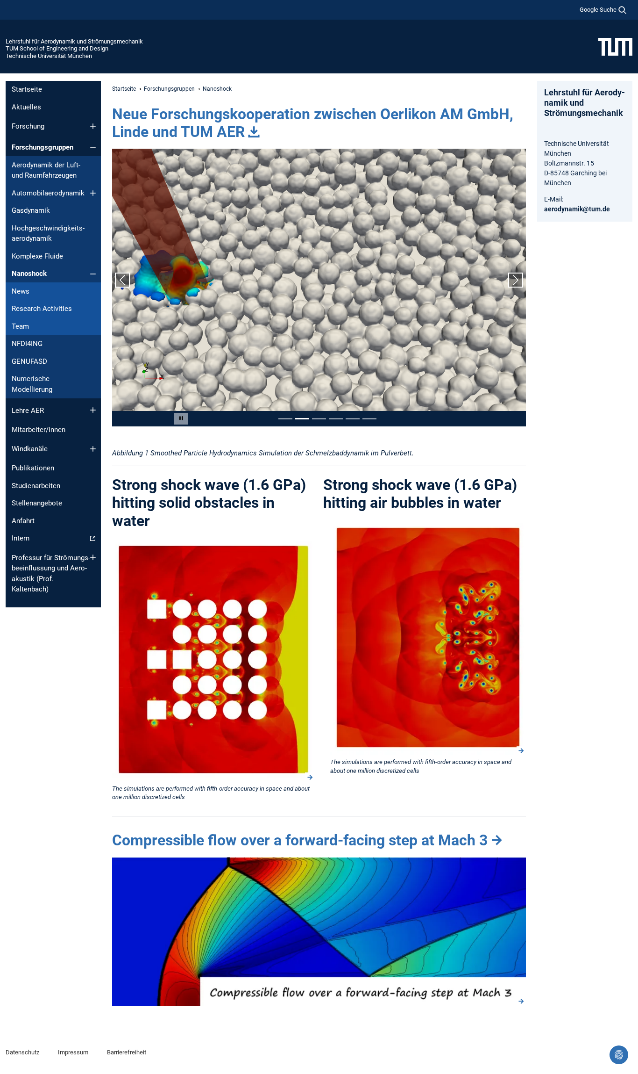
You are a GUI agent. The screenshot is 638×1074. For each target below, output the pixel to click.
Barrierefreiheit (126, 1052)
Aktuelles (26, 107)
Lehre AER (28, 410)
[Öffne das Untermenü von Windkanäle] (93, 448)
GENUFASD (29, 361)
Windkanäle (30, 449)
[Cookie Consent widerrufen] (619, 1054)
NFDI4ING (27, 343)
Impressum (73, 1052)
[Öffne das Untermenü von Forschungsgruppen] (93, 147)
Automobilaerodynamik (48, 193)
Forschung (28, 126)
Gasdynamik (31, 210)
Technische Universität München (49, 55)
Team (20, 326)
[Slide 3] (319, 418)
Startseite (27, 89)
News (20, 291)
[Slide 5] (353, 418)
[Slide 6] (369, 418)
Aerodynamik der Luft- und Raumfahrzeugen (46, 170)
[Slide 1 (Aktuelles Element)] (285, 418)
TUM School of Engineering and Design (57, 48)
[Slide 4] (336, 418)
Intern (20, 538)
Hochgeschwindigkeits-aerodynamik (48, 233)
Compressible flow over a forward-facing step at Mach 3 (300, 840)
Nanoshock (29, 273)
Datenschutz (22, 1052)
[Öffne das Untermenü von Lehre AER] (93, 410)
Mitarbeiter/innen (38, 429)
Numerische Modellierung (32, 384)
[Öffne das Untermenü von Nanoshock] (93, 274)
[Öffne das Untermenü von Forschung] (93, 126)
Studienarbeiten (36, 486)
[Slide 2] (302, 418)
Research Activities (42, 308)
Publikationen (33, 468)
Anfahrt (23, 521)
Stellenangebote (37, 503)
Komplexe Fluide (37, 256)
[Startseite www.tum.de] (615, 46)
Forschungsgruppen (42, 147)
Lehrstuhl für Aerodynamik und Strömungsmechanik (74, 41)
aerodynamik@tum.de (577, 209)
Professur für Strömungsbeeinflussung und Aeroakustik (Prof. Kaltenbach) (51, 574)
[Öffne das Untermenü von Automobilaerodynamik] (93, 193)
